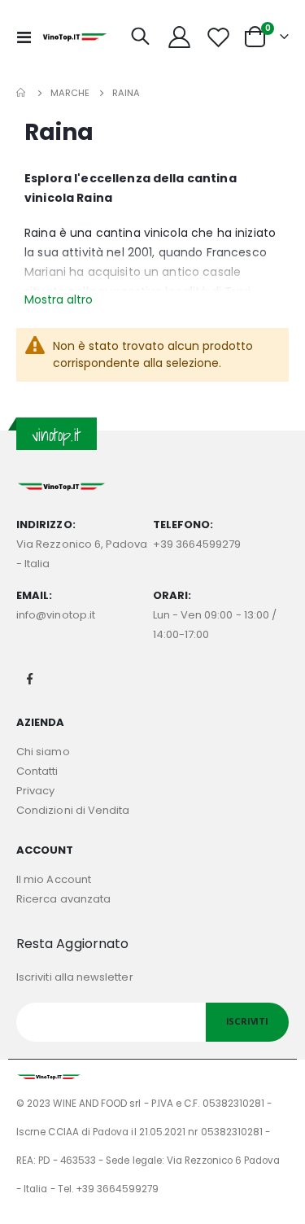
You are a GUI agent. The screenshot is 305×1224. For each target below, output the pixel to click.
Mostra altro (58, 299)
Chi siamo (43, 751)
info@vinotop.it (55, 615)
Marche (69, 93)
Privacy (35, 790)
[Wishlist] (218, 37)
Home (22, 93)
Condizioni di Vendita (72, 810)
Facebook (30, 679)
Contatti (37, 771)
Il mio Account (53, 879)
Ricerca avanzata (63, 899)
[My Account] (179, 37)
